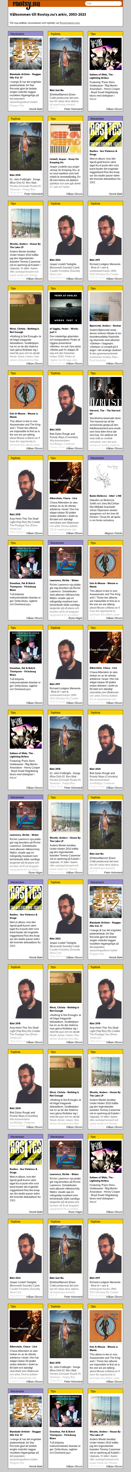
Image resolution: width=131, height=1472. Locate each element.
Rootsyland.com (70, 23)
